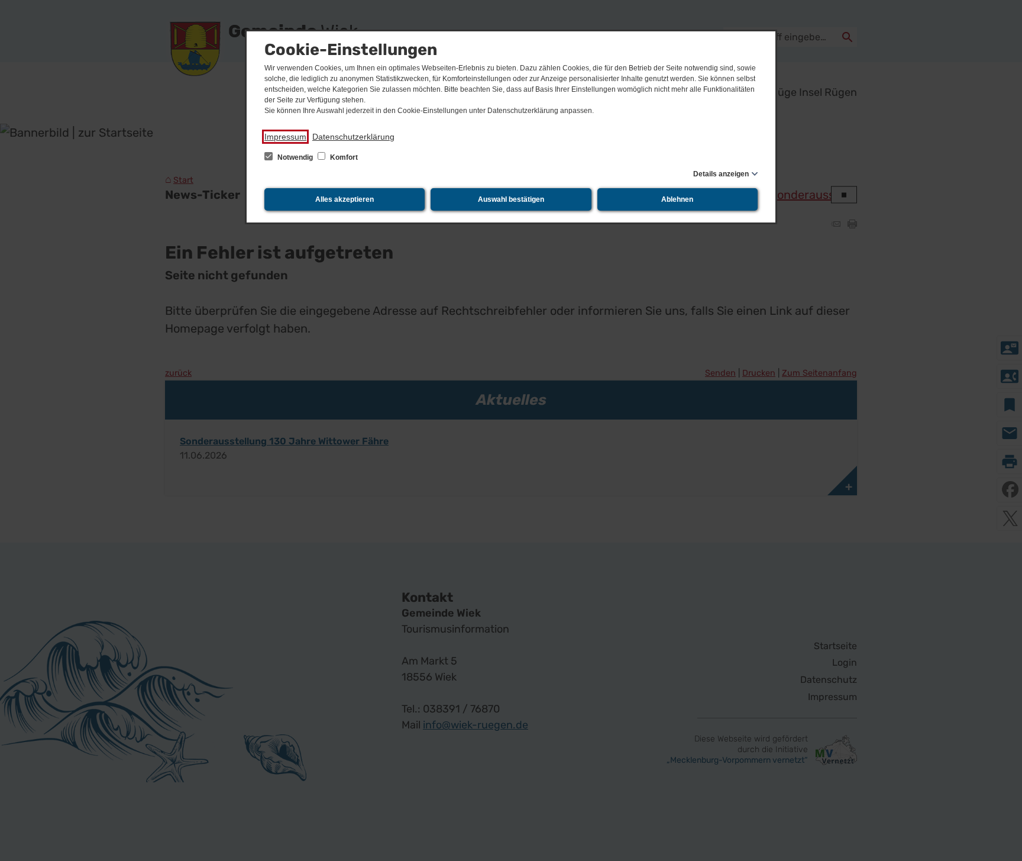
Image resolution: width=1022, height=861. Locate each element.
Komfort (343, 157)
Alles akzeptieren (344, 199)
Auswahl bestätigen (511, 199)
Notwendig (295, 157)
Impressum (285, 136)
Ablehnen (677, 199)
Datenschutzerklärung (353, 136)
